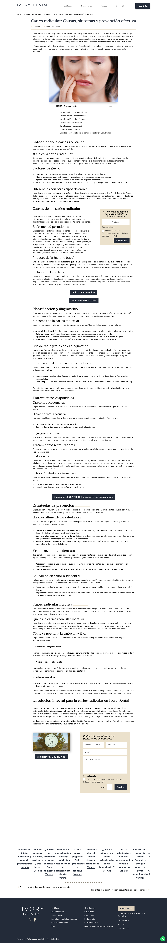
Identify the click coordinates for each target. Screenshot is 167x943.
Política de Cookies (52, 939)
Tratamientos (86, 6)
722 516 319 (123, 924)
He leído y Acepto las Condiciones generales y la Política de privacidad (115, 233)
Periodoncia (89, 915)
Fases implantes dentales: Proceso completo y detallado (45, 887)
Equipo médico (57, 912)
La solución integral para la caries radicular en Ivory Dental (85, 133)
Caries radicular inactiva (70, 130)
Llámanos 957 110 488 (83, 300)
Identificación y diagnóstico (72, 119)
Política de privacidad (35, 939)
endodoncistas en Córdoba (48, 466)
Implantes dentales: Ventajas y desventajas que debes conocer (119, 890)
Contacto (126, 908)
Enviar (120, 787)
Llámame (121, 240)
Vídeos (104, 6)
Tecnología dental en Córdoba (64, 919)
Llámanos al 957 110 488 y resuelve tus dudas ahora (83, 497)
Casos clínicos (57, 915)
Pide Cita (143, 6)
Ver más (25, 867)
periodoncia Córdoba (42, 250)
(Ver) (115, 236)
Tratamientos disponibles (71, 123)
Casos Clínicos (122, 6)
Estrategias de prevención (71, 126)
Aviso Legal (21, 939)
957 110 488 (123, 920)
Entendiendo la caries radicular (73, 112)
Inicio (19, 14)
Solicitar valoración (83, 292)
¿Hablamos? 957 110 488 (51, 756)
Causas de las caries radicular (73, 116)
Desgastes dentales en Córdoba (98, 926)
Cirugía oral (89, 912)
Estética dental (91, 922)
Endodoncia (89, 919)
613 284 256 (123, 928)
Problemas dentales (32, 14)
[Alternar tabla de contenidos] (109, 107)
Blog (53, 926)
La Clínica (68, 6)
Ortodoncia (89, 908)
